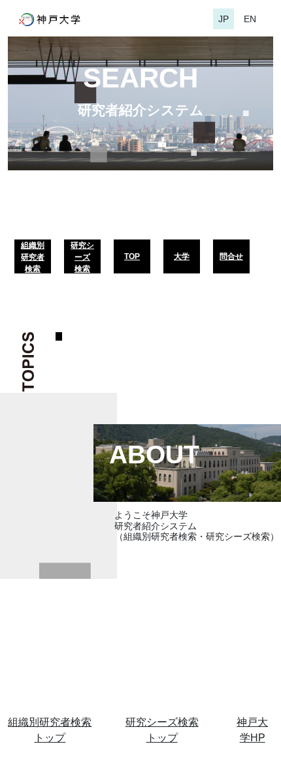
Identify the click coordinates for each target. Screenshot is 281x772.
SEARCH (140, 78)
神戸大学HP (252, 730)
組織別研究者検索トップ (49, 730)
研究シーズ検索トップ (162, 730)
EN (250, 19)
